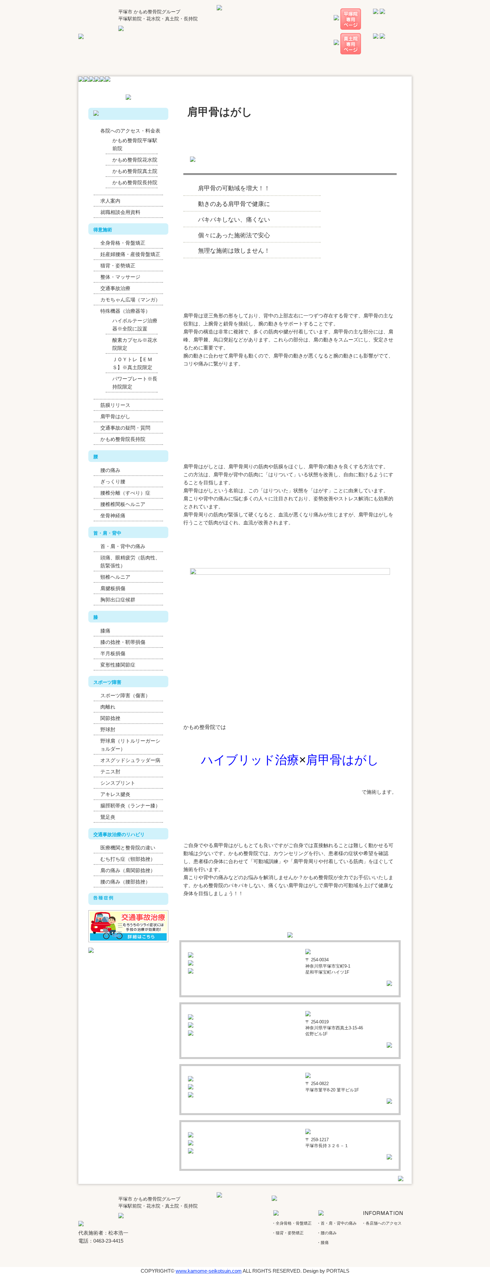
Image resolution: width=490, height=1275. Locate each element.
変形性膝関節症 (117, 665)
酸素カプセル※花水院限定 (134, 344)
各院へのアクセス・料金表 (130, 131)
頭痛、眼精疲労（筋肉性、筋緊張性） (130, 561)
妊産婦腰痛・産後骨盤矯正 (130, 254)
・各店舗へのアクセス (382, 1223)
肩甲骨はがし (115, 416)
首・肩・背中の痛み (122, 546)
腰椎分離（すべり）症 (125, 493)
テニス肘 (110, 771)
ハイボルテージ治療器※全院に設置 (134, 324)
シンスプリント (117, 783)
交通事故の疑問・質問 (125, 428)
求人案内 (110, 201)
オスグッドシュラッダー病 (130, 760)
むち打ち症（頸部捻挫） (127, 859)
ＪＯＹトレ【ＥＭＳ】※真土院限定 (132, 363)
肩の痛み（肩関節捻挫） (127, 870)
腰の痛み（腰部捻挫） (125, 881)
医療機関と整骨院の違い (127, 847)
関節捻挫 (110, 718)
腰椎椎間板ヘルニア (122, 504)
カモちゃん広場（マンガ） (130, 299)
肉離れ (107, 707)
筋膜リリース (115, 405)
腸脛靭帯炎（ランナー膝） (130, 805)
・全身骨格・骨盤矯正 (292, 1223)
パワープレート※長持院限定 (134, 383)
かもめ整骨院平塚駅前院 (134, 144)
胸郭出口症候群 (117, 599)
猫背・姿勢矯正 (117, 265)
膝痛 (105, 630)
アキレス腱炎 (115, 794)
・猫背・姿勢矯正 (288, 1233)
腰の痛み (110, 470)
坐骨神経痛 (112, 515)
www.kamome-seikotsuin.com (209, 1271)
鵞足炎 (107, 817)
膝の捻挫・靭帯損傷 (122, 642)
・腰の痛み (327, 1233)
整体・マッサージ (120, 277)
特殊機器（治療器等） (125, 311)
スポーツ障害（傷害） (125, 695)
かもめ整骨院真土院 (134, 171)
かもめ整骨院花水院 (134, 160)
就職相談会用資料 (120, 212)
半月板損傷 (112, 653)
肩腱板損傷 (112, 588)
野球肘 (107, 729)
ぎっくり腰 (112, 481)
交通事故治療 (115, 288)
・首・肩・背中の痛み (337, 1223)
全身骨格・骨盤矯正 (122, 243)
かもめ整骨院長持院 (134, 182)
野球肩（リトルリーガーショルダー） (130, 745)
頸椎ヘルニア (115, 577)
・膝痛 (323, 1242)
